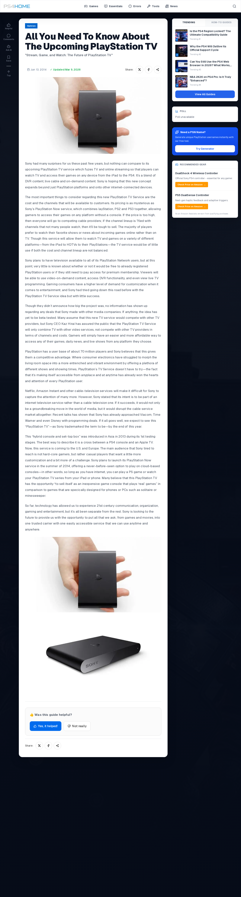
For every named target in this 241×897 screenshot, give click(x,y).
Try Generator (205, 148)
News (174, 6)
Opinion (31, 26)
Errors (137, 6)
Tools (155, 6)
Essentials (115, 6)
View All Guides (205, 94)
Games (93, 6)
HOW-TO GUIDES (221, 22)
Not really (79, 726)
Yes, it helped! (48, 726)
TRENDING (188, 22)
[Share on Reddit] (157, 69)
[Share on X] (139, 69)
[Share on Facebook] (148, 69)
